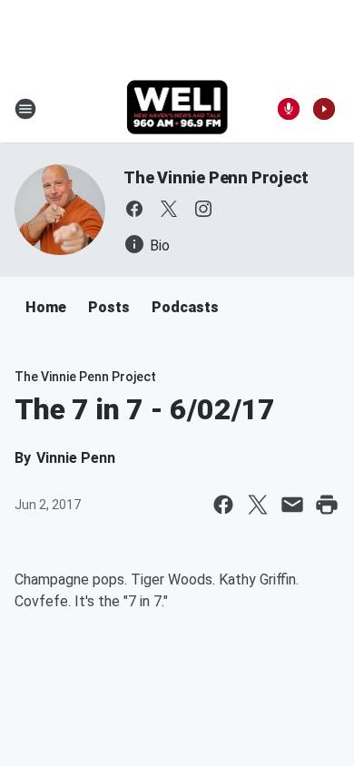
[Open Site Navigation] (25, 109)
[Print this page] (326, 504)
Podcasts (185, 307)
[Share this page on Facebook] (223, 504)
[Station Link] (177, 109)
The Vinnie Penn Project (215, 177)
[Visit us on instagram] (203, 209)
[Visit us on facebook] (134, 209)
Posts (109, 307)
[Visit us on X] (169, 209)
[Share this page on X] (257, 504)
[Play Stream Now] (324, 109)
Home (45, 307)
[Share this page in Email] (292, 504)
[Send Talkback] (289, 109)
